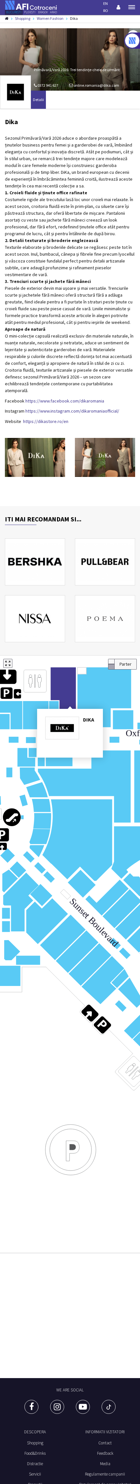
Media (105, 1463)
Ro (105, 10)
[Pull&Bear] (105, 561)
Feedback (105, 1453)
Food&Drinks (35, 1453)
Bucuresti (13, 12)
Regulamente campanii (105, 1474)
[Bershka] (35, 561)
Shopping (35, 1443)
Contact (105, 1443)
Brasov (43, 12)
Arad (53, 12)
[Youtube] (83, 1407)
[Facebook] (31, 1407)
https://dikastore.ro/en (45, 421)
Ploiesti (29, 12)
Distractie (35, 1463)
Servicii (35, 1474)
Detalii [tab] (38, 99)
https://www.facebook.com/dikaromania (64, 401)
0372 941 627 (47, 85)
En (105, 3)
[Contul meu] (118, 7)
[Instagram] (57, 1407)
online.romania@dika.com (96, 85)
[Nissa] (35, 618)
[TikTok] (109, 1407)
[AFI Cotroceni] (31, 4)
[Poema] (105, 618)
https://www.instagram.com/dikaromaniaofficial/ (72, 411)
